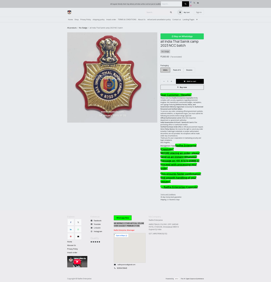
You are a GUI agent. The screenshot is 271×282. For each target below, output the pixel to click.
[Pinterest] (71, 236)
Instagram (98, 231)
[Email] (78, 236)
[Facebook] (190, 2)
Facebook (97, 220)
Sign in (199, 12)
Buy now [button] (183, 87)
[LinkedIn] (71, 229)
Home (69, 242)
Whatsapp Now (122, 218)
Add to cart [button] (191, 81)
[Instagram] (190, 5)
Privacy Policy (72, 249)
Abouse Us (71, 245)
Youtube (97, 224)
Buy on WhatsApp (183, 36)
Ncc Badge (83, 28)
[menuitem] (70, 19)
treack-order (72, 252)
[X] (78, 222)
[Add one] (172, 81)
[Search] (185, 4)
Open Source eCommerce (195, 279)
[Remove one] (163, 81)
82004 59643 (122, 268)
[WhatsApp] (78, 229)
